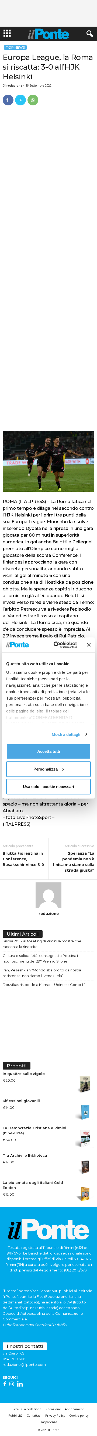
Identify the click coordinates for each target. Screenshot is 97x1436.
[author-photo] (48, 895)
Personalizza (45, 769)
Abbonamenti (75, 1409)
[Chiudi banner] (89, 645)
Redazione (53, 1409)
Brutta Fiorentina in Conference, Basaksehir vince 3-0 (23, 858)
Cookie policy (79, 1415)
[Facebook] (8, 100)
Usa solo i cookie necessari (48, 786)
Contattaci (34, 1415)
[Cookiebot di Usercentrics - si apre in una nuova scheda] (57, 644)
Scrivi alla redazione (26, 1409)
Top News (15, 47)
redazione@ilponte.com (24, 1364)
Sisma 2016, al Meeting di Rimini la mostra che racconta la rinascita (42, 944)
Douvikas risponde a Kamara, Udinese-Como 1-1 (44, 984)
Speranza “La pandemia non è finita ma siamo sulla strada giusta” (73, 861)
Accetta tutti (48, 751)
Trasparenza (48, 1422)
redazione (14, 85)
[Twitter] (20, 100)
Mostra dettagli (66, 734)
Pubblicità (15, 1415)
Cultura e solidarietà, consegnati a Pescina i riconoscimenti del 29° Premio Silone (40, 958)
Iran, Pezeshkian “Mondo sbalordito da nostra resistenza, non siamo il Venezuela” (42, 973)
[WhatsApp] (32, 100)
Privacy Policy (55, 1415)
